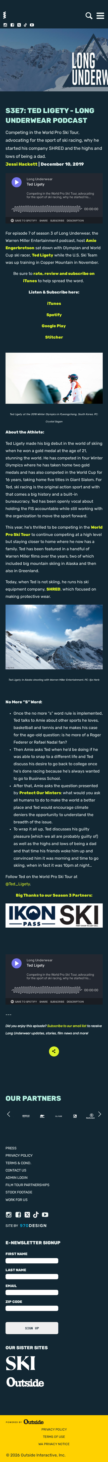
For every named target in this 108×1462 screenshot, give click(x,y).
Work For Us (17, 1200)
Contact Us (16, 1171)
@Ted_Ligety (18, 884)
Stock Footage (19, 1192)
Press (11, 1148)
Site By (12, 1226)
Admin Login (17, 1178)
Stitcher (54, 338)
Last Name (16, 1270)
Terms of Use (54, 1437)
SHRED (53, 590)
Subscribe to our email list (67, 1026)
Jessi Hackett (21, 164)
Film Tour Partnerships (27, 1185)
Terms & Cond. (18, 1163)
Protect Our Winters (40, 793)
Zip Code (14, 1302)
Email (11, 1286)
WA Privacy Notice (54, 1444)
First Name (16, 1254)
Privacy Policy (19, 1156)
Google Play (54, 326)
